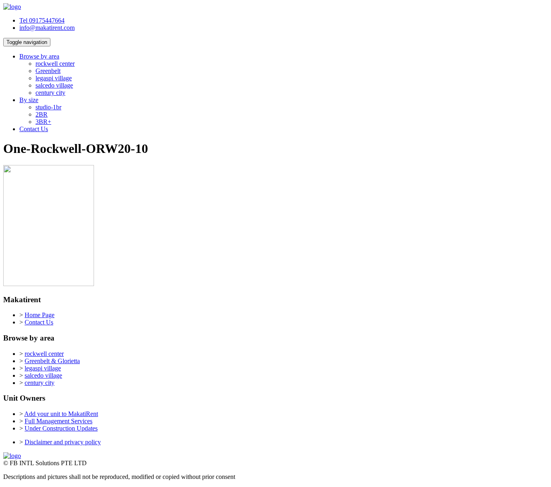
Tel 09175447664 (42, 20)
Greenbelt (48, 70)
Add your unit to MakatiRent (61, 413)
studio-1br (48, 107)
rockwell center (55, 63)
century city (50, 92)
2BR (41, 114)
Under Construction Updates (61, 428)
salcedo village (54, 85)
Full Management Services (58, 421)
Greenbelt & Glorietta (52, 360)
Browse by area (39, 56)
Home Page (39, 314)
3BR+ (43, 121)
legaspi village (53, 78)
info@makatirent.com (47, 27)
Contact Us (33, 128)
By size (28, 99)
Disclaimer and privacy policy (63, 442)
